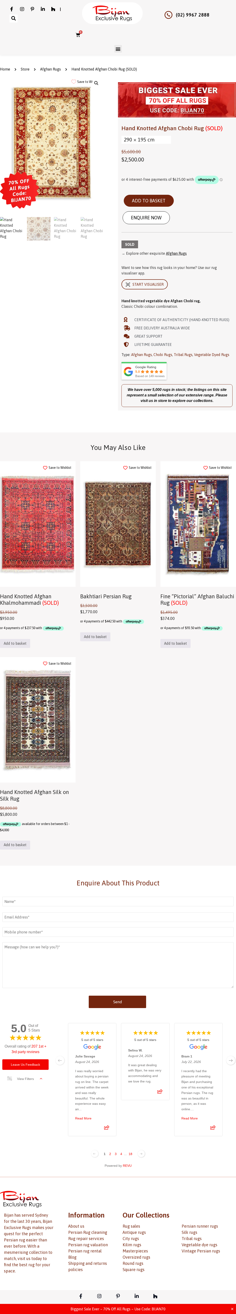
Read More (83, 1118)
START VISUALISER (148, 284)
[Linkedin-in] (43, 9)
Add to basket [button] (15, 643)
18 (130, 1154)
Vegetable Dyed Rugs (211, 355)
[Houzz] (53, 9)
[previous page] (60, 1060)
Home (5, 69)
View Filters (25, 1079)
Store (25, 69)
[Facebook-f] (11, 9)
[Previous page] (94, 1153)
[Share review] (106, 1129)
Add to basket (148, 200)
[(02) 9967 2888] (168, 15)
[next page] (230, 1060)
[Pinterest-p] (32, 9)
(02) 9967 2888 (192, 14)
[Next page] (141, 1153)
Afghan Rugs (50, 69)
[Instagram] (22, 9)
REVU (127, 1165)
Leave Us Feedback (25, 1064)
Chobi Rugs (162, 355)
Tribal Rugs (183, 355)
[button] (13, 18)
